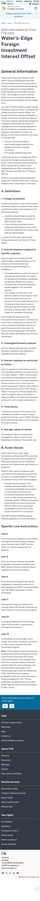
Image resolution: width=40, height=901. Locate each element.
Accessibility (6, 822)
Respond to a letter (9, 789)
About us (19, 1)
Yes (5, 706)
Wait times (5, 727)
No (12, 706)
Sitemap (5, 857)
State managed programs (12, 740)
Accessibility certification (12, 863)
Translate (35, 4)
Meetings (5, 764)
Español (5, 860)
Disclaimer (5, 826)
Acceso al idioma (8, 844)
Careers (4, 769)
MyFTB (36, 1)
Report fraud (7, 798)
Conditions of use (15, 830)
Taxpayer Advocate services (13, 793)
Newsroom (6, 760)
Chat (3, 731)
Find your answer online (11, 722)
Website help (7, 806)
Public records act (9, 840)
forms (9, 23)
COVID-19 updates (10, 865)
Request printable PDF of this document (18, 15)
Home (3, 23)
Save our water (9, 868)
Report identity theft (10, 802)
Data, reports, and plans (11, 773)
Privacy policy (7, 835)
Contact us (28, 1)
